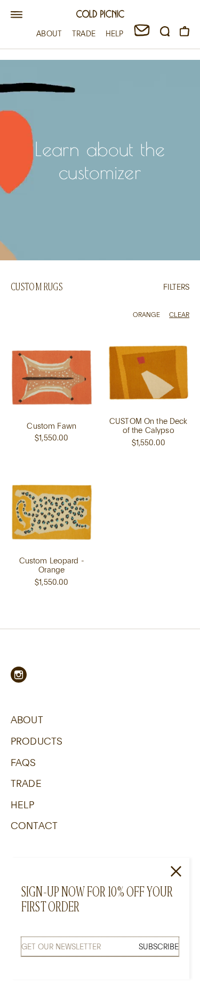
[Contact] (142, 33)
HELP (115, 33)
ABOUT (49, 33)
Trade (26, 783)
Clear (179, 314)
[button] (16, 15)
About (27, 719)
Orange (146, 314)
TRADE (83, 33)
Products (36, 740)
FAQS (23, 762)
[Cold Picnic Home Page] (100, 15)
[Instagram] (19, 675)
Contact (34, 825)
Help (23, 804)
